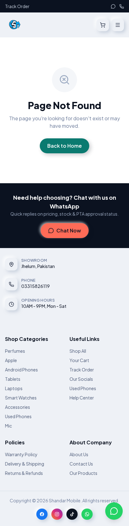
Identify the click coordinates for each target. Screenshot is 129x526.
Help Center (82, 397)
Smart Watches (21, 397)
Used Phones (18, 416)
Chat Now (68, 230)
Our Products (83, 473)
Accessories (17, 407)
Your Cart (79, 360)
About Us (79, 454)
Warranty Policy (21, 454)
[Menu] (117, 25)
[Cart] (102, 25)
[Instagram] (57, 514)
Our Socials (81, 379)
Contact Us (81, 463)
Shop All (78, 351)
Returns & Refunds (24, 473)
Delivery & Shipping (24, 463)
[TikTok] (72, 514)
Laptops (14, 388)
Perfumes (15, 351)
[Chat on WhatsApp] (114, 511)
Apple (11, 360)
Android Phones (21, 369)
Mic (8, 425)
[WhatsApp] (113, 6)
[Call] (121, 6)
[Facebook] (42, 514)
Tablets (12, 379)
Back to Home (64, 145)
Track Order (17, 6)
